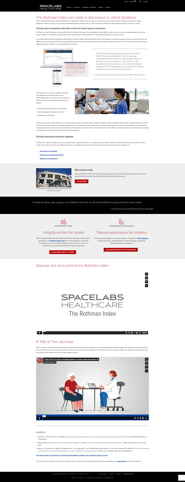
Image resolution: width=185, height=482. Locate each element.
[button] (140, 1)
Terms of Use (103, 474)
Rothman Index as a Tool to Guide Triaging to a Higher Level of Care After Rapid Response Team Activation (86, 443)
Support (100, 7)
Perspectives (85, 7)
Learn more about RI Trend (62, 252)
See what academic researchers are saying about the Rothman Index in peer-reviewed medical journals (72, 455)
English (132, 1)
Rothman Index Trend (57, 241)
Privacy (111, 474)
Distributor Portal (129, 474)
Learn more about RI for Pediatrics (121, 250)
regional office (121, 461)
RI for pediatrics (142, 238)
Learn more (82, 181)
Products (68, 7)
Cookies (118, 474)
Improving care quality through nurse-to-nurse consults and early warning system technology (98, 437)
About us (107, 7)
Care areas (77, 7)
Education (93, 7)
